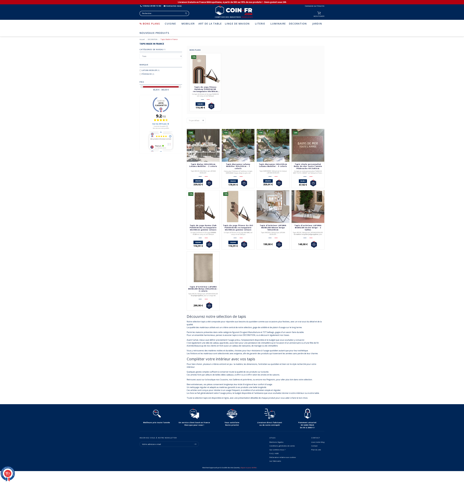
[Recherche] (186, 13)
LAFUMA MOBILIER (151, 70)
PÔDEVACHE (148, 74)
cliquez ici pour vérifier (248, 468)
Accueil (142, 39)
